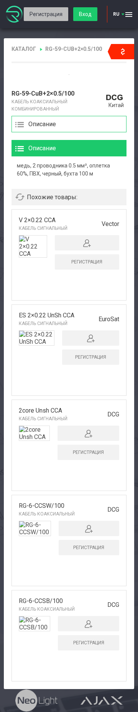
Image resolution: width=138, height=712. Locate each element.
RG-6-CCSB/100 (41, 601)
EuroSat (109, 319)
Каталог (24, 49)
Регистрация (46, 14)
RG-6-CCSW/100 (41, 505)
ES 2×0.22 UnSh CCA (46, 315)
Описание (42, 124)
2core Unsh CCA (40, 410)
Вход (85, 14)
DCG (113, 414)
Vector (110, 224)
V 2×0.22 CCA (37, 220)
